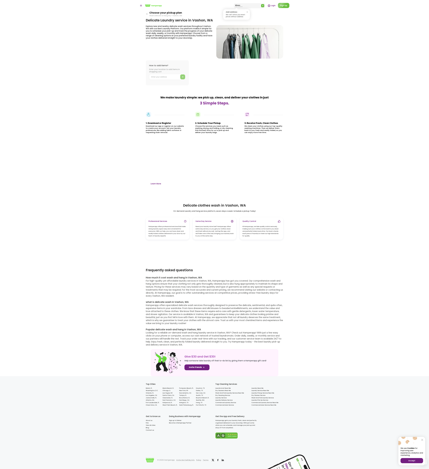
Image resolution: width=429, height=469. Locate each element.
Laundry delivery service (224, 400)
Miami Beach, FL (168, 388)
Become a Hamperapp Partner (180, 423)
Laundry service (221, 398)
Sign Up (283, 5)
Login (272, 5)
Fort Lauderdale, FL (152, 402)
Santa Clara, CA (168, 395)
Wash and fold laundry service (262, 398)
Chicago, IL (166, 390)
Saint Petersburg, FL (186, 405)
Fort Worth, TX (201, 405)
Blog (147, 428)
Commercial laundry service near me (264, 402)
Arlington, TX (183, 402)
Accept (411, 460)
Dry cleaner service (258, 395)
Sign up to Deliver (175, 420)
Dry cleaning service (222, 395)
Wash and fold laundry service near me (229, 393)
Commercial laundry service (225, 402)
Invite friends (195, 367)
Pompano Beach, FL (186, 388)
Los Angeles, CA (151, 395)
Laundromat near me (223, 388)
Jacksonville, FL (151, 398)
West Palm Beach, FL (170, 405)
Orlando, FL (150, 393)
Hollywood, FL (167, 402)
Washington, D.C (152, 390)
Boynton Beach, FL (202, 398)
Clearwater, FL (168, 398)
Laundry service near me (260, 390)
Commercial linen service (224, 405)
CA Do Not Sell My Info (185, 460)
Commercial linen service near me (263, 405)
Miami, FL (149, 388)
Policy (198, 460)
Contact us (150, 430)
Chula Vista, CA (151, 405)
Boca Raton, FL (184, 398)
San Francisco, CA (169, 400)
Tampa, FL (182, 395)
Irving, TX (199, 402)
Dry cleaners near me (223, 390)
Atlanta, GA (150, 400)
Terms (205, 460)
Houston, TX (200, 388)
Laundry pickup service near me (262, 393)
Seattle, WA (200, 400)
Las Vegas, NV (168, 393)
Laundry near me (257, 388)
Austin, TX (199, 395)
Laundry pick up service (259, 400)
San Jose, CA (200, 393)
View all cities (150, 425)
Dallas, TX (199, 390)
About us (149, 420)
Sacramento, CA (185, 393)
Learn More (156, 183)
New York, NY (183, 390)
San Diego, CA (184, 400)
